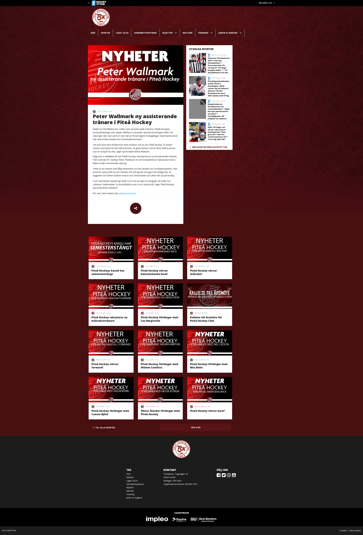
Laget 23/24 (122, 32)
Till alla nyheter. (105, 427)
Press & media (355, 530)
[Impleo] (157, 519)
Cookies (342, 530)
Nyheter (105, 32)
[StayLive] (179, 519)
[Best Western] (204, 519)
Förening (203, 32)
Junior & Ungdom (227, 32)
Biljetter (167, 32)
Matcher (187, 32)
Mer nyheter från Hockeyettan (209, 147)
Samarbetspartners (145, 32)
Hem (93, 32)
